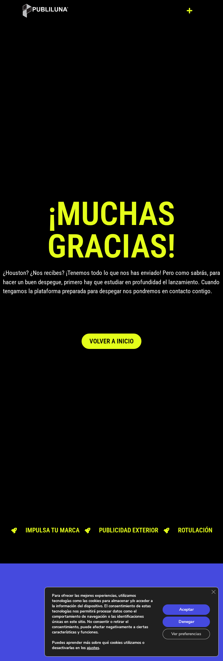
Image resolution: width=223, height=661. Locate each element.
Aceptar (186, 609)
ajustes (93, 648)
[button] (189, 10)
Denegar (186, 621)
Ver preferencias (186, 634)
